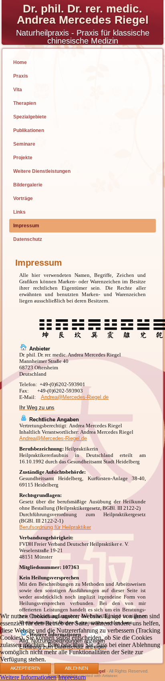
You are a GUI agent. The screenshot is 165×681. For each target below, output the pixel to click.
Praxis (20, 76)
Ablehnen (76, 668)
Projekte (22, 157)
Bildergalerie (27, 185)
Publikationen (28, 130)
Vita (17, 89)
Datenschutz (27, 239)
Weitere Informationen (28, 677)
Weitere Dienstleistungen (41, 171)
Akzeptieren (25, 668)
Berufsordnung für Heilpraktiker (55, 527)
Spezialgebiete (29, 117)
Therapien (24, 103)
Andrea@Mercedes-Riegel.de (75, 397)
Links (19, 212)
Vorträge (23, 198)
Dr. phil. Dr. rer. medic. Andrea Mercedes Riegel (83, 14)
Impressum (26, 225)
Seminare (24, 144)
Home (20, 62)
